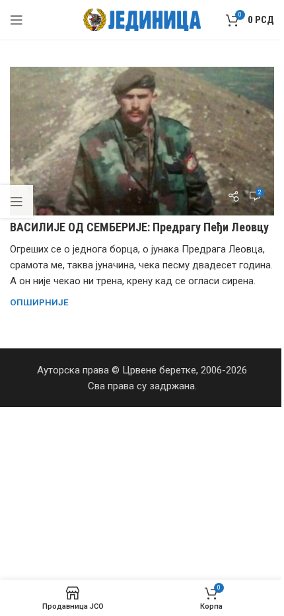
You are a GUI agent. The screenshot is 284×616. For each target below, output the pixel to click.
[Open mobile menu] (16, 20)
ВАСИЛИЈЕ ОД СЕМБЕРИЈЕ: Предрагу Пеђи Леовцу (139, 227)
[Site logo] (142, 19)
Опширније (39, 302)
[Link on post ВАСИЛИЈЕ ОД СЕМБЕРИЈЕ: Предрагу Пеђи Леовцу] (142, 141)
